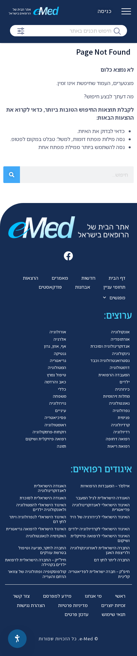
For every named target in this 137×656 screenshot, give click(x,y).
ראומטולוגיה (55, 425)
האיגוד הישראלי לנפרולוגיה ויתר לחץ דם (37, 519)
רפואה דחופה (118, 439)
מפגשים (117, 297)
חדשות (88, 278)
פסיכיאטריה (55, 417)
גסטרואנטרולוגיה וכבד (110, 360)
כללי (62, 389)
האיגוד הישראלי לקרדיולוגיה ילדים (99, 529)
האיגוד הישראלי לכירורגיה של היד (100, 517)
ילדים (125, 382)
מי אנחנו (93, 596)
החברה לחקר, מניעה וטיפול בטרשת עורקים (42, 550)
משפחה (59, 396)
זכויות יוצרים (113, 605)
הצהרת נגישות (31, 605)
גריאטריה (58, 360)
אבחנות (82, 287)
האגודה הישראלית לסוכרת (43, 498)
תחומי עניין (114, 287)
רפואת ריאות (118, 446)
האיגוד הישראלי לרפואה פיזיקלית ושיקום (100, 538)
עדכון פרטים (76, 614)
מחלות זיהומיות (116, 396)
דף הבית (117, 278)
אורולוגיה (58, 332)
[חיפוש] (117, 31)
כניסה (105, 11)
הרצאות (30, 278)
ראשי (120, 596)
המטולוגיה (57, 367)
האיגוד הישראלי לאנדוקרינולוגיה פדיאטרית (101, 507)
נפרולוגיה (121, 410)
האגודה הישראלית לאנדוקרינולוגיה (50, 488)
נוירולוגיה (57, 403)
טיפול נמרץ (56, 375)
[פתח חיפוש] (20, 31)
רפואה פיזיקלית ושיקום (46, 439)
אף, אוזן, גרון (55, 346)
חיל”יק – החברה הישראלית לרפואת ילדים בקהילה (35, 562)
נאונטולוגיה (119, 403)
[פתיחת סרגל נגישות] (17, 638)
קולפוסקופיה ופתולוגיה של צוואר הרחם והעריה (37, 574)
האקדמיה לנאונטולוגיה (46, 536)
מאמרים (60, 278)
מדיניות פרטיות (73, 605)
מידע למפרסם (57, 596)
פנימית (124, 417)
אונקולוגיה (120, 332)
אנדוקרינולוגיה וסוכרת (110, 346)
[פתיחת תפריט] (126, 14)
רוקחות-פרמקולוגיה (49, 432)
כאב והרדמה (55, 382)
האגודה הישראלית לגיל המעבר (103, 498)
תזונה (61, 446)
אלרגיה (60, 339)
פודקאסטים (50, 287)
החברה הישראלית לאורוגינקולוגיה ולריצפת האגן (100, 550)
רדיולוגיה (121, 432)
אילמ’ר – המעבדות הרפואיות (105, 486)
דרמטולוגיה (120, 367)
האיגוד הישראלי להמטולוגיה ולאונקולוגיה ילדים (41, 507)
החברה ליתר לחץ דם (112, 560)
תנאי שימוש (113, 614)
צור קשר (21, 596)
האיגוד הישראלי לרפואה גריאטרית (36, 529)
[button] (68, 255)
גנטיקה (60, 353)
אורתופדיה (120, 339)
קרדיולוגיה (120, 425)
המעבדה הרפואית (114, 375)
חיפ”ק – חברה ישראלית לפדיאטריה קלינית (99, 574)
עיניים (60, 410)
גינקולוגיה (121, 353)
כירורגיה (122, 389)
